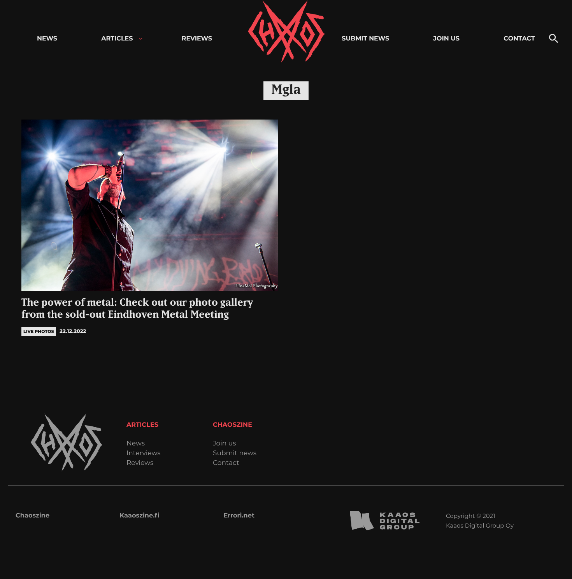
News (135, 443)
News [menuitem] (47, 38)
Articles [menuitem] (117, 38)
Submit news (234, 453)
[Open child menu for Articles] (140, 38)
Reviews (139, 463)
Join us (224, 443)
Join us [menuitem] (446, 38)
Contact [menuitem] (519, 38)
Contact (226, 463)
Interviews (143, 453)
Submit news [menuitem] (365, 38)
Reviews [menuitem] (197, 38)
